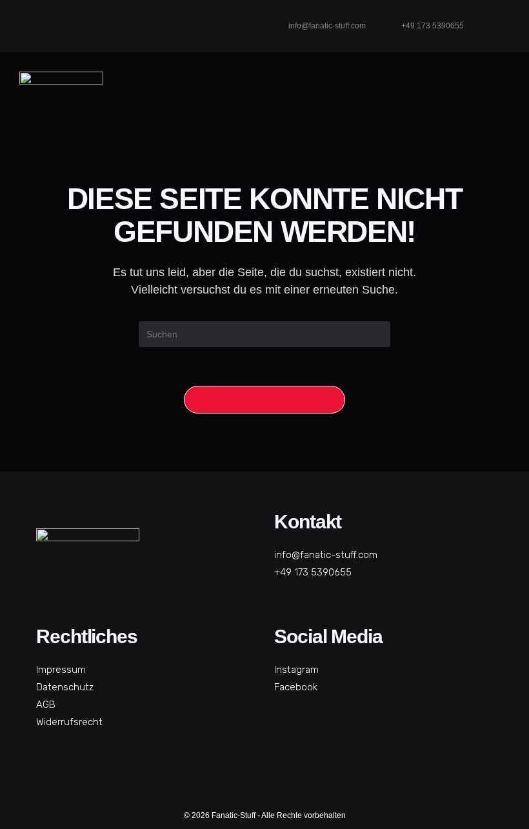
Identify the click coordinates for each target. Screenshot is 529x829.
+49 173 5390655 (313, 572)
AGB (45, 704)
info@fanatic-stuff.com (325, 555)
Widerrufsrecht (69, 722)
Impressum (61, 669)
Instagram (296, 669)
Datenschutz (65, 687)
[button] (489, 100)
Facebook (295, 687)
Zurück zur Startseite (264, 400)
